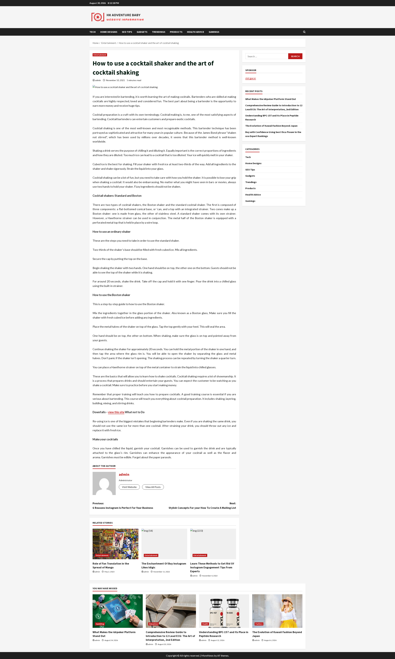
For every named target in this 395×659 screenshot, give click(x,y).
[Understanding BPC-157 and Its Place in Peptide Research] (224, 611)
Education (153, 624)
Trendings (158, 31)
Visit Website (129, 486)
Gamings (214, 31)
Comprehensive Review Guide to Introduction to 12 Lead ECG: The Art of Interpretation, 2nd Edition (170, 636)
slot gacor (250, 78)
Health (205, 624)
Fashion (259, 624)
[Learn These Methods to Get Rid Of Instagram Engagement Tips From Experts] (213, 544)
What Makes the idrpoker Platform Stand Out (270, 99)
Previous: (123, 506)
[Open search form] (304, 32)
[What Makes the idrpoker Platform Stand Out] (118, 611)
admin (98, 80)
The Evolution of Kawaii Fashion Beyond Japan (271, 125)
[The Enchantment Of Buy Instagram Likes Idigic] (164, 544)
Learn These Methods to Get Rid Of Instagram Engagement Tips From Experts (212, 567)
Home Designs (108, 31)
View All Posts (153, 486)
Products (176, 31)
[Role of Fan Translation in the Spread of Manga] (115, 544)
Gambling (100, 624)
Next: (202, 506)
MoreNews (207, 655)
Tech (92, 31)
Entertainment (100, 55)
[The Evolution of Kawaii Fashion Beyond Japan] (277, 611)
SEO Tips (127, 31)
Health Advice (195, 31)
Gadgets (142, 31)
